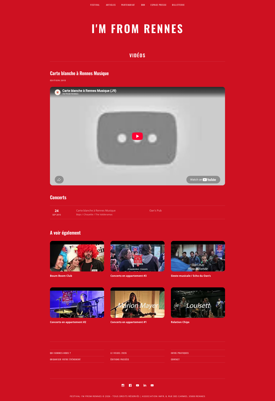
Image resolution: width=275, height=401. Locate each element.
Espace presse (158, 4)
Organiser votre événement (65, 359)
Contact (175, 359)
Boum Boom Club (61, 276)
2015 (63, 80)
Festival (95, 4)
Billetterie (178, 4)
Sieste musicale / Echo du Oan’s (191, 276)
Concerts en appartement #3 (128, 276)
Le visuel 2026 (118, 353)
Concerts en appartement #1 (128, 322)
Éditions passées (119, 359)
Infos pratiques (180, 353)
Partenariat (128, 4)
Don (143, 4)
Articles (111, 4)
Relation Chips (180, 322)
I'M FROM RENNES (138, 28)
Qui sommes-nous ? (60, 353)
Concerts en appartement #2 (68, 322)
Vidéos (137, 55)
